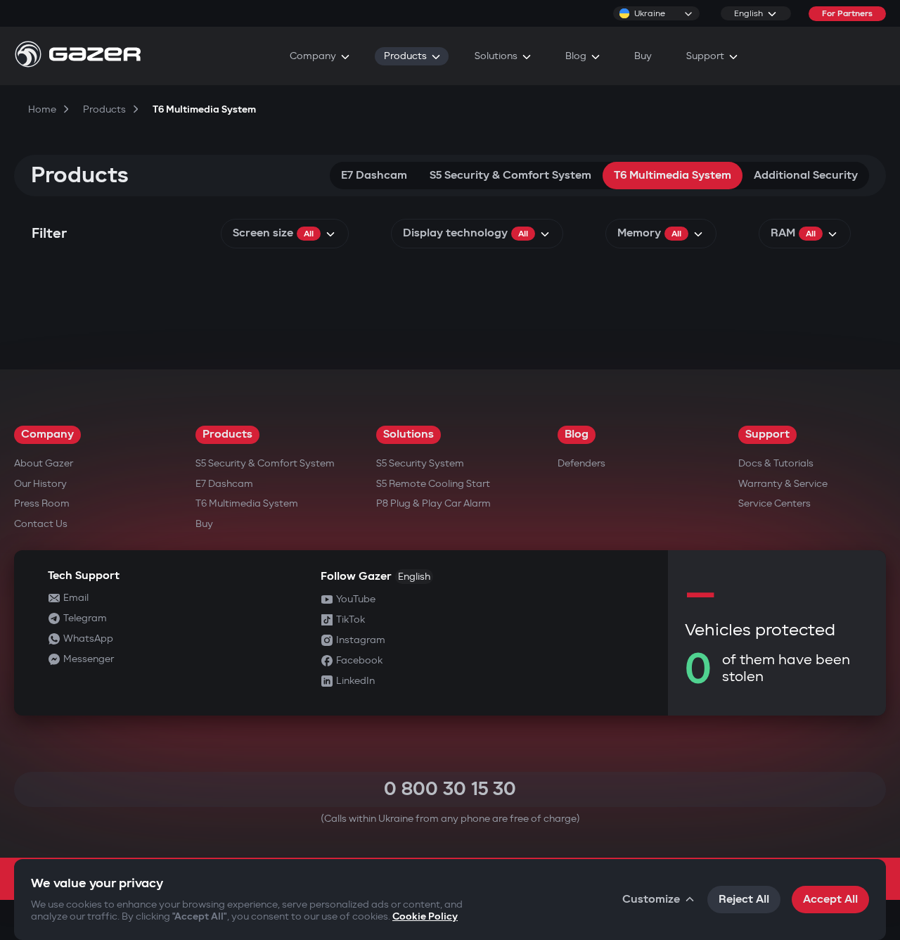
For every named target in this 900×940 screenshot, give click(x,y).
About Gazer (43, 463)
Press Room (42, 503)
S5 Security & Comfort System (510, 175)
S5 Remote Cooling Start (433, 484)
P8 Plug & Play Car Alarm (433, 503)
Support (767, 434)
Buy (204, 524)
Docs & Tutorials (776, 463)
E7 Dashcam (374, 175)
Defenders (581, 463)
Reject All (744, 899)
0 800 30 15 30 (450, 789)
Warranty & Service (783, 484)
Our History (40, 484)
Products (227, 434)
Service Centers (774, 503)
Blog (577, 434)
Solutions (408, 434)
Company (47, 434)
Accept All (830, 899)
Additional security (806, 175)
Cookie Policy (425, 916)
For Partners (847, 13)
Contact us (41, 524)
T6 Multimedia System (672, 175)
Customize (651, 899)
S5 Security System (420, 463)
